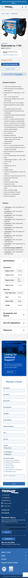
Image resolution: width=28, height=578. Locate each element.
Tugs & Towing (9, 464)
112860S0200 (7, 252)
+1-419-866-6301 (5, 497)
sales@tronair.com (6, 500)
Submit (14, 484)
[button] (2, 7)
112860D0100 (8, 235)
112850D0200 (8, 215)
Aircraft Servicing (9, 466)
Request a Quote (10, 69)
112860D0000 (8, 231)
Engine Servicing (9, 467)
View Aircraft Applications (10, 55)
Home (2, 13)
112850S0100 (7, 223)
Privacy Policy (13, 576)
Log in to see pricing (11, 64)
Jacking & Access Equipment (12, 460)
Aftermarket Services (10, 471)
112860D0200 (8, 239)
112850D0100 (8, 211)
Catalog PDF (7, 539)
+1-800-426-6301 (5, 495)
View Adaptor (18, 74)
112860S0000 (7, 243)
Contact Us (10, 372)
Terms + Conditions (21, 576)
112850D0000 (8, 207)
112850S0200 (7, 227)
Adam (7, 13)
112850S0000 (7, 219)
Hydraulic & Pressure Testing (12, 462)
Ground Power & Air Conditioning (13, 469)
